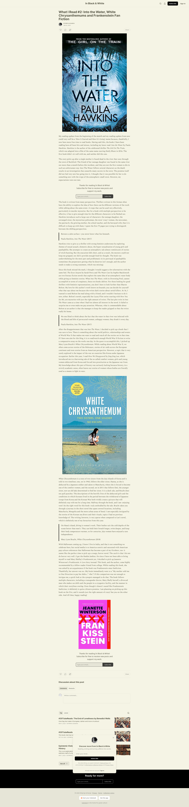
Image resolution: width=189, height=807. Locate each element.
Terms (100, 793)
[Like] (61, 30)
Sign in (182, 4)
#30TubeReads (66, 732)
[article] (94, 723)
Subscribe (172, 4)
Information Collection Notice (94, 765)
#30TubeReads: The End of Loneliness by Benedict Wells (84, 718)
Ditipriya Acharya (69, 23)
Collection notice (108, 793)
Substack (85, 803)
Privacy (94, 793)
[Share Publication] (165, 4)
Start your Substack (89, 798)
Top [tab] (61, 713)
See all (62, 764)
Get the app (104, 798)
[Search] (160, 4)
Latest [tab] (66, 713)
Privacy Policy (109, 765)
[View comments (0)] (65, 30)
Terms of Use (104, 763)
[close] (113, 737)
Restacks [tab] (72, 688)
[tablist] (67, 688)
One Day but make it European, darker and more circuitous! (79, 721)
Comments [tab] (63, 688)
